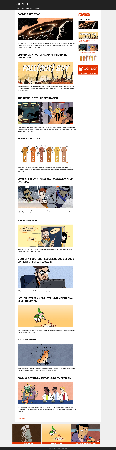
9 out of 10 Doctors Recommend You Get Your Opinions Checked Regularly (46, 260)
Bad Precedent (27, 339)
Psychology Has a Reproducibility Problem (44, 378)
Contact (37, 8)
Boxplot (21, 4)
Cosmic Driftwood (29, 14)
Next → (23, 418)
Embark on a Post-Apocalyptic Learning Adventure (87, 41)
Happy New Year (27, 220)
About (17, 8)
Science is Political (30, 138)
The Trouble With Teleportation (38, 98)
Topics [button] (22, 8)
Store (31, 8)
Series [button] (27, 8)
